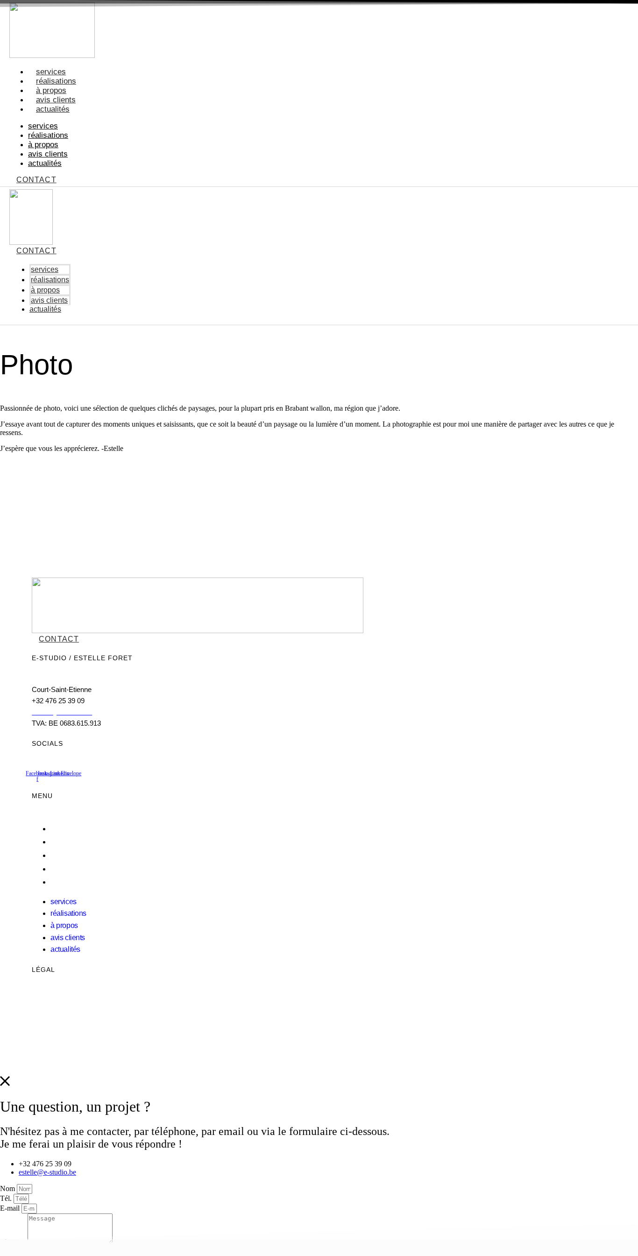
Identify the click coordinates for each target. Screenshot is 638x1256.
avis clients (56, 99)
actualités (53, 109)
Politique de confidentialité (73, 1002)
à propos (51, 90)
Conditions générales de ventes (80, 1014)
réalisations (56, 81)
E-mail (10, 1208)
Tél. (7, 1198)
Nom (8, 1188)
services (51, 71)
